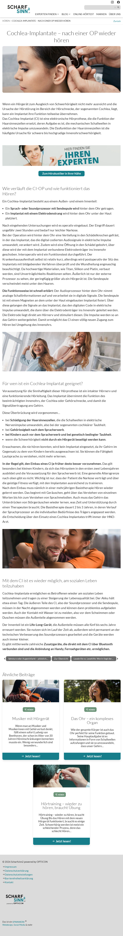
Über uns (115, 14)
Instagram (112, 2)
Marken (101, 14)
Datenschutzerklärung (17, 871)
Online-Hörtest (83, 15)
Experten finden (46, 14)
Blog (65, 14)
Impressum (10, 867)
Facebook (118, 2)
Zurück (117, 21)
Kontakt (9, 882)
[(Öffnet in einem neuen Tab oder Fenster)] (15, 899)
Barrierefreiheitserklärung (19, 878)
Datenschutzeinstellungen (19, 874)
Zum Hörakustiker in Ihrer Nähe (61, 173)
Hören (30, 710)
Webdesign (7, 925)
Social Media (19, 925)
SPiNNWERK (18, 922)
